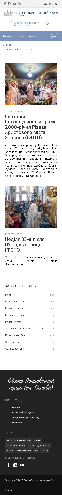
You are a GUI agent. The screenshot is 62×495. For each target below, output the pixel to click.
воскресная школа (15, 445)
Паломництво (13, 321)
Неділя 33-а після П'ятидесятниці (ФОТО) (25, 244)
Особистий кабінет (25, 22)
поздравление (23, 450)
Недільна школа (15, 314)
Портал (44, 450)
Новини (16, 407)
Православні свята (16, 301)
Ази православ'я (14, 348)
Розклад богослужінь (23, 412)
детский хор (43, 445)
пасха (31, 445)
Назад (8, 44)
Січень (26, 49)
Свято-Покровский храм (18, 440)
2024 (18, 49)
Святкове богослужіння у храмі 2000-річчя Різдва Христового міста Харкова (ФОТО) (30, 126)
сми (36, 450)
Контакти (17, 422)
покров (9, 450)
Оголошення (12, 341)
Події (8, 294)
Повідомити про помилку (25, 417)
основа (37, 440)
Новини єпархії (14, 308)
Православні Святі (16, 335)
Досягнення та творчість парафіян (25, 328)
